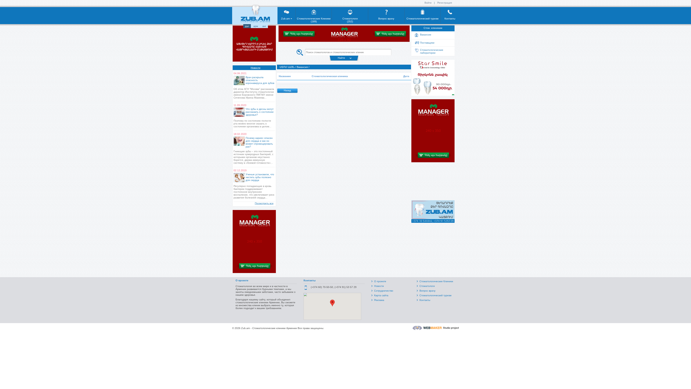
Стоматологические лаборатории (431, 51)
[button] (332, 303)
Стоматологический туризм (435, 295)
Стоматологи (427, 286)
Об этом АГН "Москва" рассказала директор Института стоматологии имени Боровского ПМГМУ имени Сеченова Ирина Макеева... (254, 93)
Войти (428, 2)
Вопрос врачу (427, 290)
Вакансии (425, 34)
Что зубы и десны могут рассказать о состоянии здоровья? (260, 112)
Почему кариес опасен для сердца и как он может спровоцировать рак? (259, 142)
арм (255, 26)
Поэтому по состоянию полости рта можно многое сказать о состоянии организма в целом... (252, 123)
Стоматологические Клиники (436, 281)
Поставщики (427, 42)
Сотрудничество (383, 290)
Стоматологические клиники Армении (274, 328)
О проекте (380, 281)
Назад (287, 90)
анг (264, 26)
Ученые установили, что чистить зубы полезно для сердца (260, 177)
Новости (255, 67)
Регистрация (444, 2)
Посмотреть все (264, 203)
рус (247, 26)
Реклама (379, 300)
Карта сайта (381, 295)
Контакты (424, 300)
